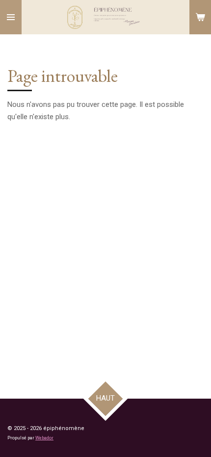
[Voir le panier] (200, 17)
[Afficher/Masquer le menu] (11, 17)
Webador (44, 437)
